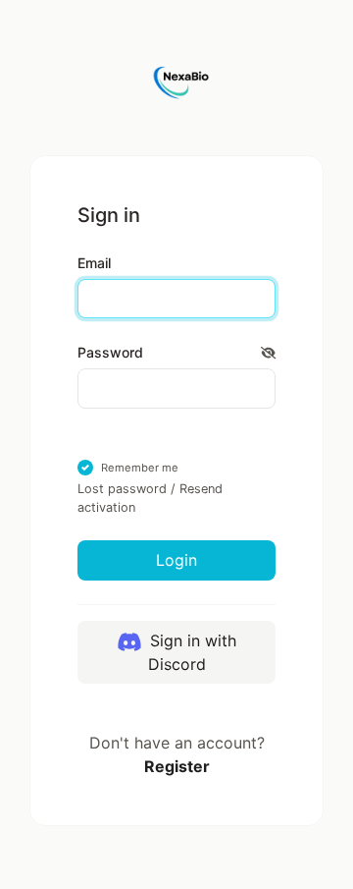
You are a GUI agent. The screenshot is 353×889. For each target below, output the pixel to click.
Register (177, 766)
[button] (268, 352)
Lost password (122, 488)
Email (94, 262)
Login (176, 560)
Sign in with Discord (190, 652)
